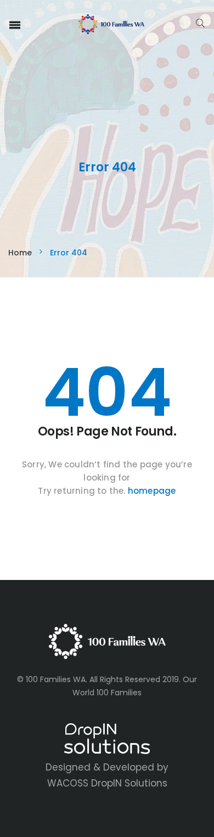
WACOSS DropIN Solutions (107, 783)
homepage (152, 490)
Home (20, 252)
